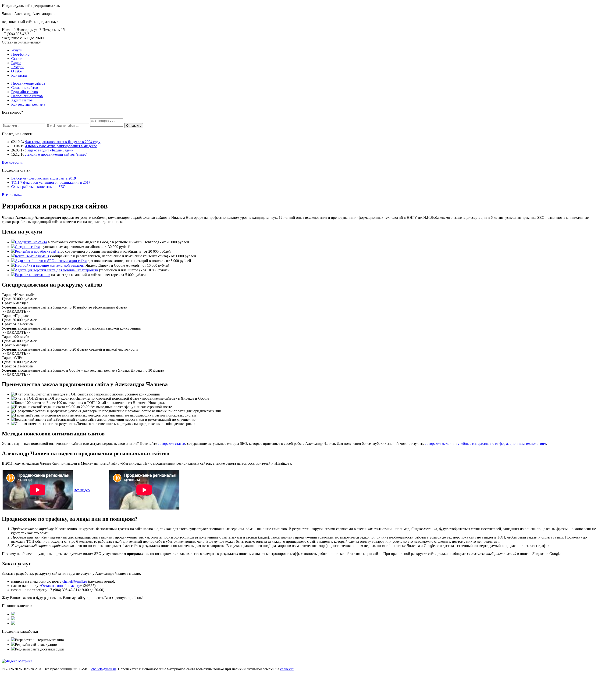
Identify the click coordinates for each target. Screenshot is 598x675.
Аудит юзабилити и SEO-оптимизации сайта (51, 261)
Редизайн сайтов (24, 92)
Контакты (19, 75)
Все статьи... (12, 195)
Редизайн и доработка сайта (37, 251)
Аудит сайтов (22, 100)
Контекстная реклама (28, 104)
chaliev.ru (287, 669)
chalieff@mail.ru (74, 581)
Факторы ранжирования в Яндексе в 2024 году (62, 142)
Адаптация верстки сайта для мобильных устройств (56, 270)
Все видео (82, 490)
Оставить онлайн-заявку (21, 42)
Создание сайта (27, 247)
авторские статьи (171, 443)
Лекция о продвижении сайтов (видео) (56, 154)
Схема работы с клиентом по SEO (38, 187)
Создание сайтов (24, 88)
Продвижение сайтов (28, 83)
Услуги (16, 50)
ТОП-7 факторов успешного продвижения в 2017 (50, 182)
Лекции (17, 67)
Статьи (16, 59)
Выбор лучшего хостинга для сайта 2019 (43, 178)
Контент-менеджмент (32, 256)
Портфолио (20, 54)
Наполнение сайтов (27, 96)
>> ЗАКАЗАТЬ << (16, 311)
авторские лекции (439, 443)
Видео (16, 63)
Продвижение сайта (31, 242)
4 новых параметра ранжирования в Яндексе (61, 146)
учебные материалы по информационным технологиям (502, 443)
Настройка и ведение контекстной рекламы (50, 265)
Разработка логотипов (32, 275)
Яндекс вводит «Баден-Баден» (49, 150)
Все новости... (13, 162)
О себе (16, 71)
